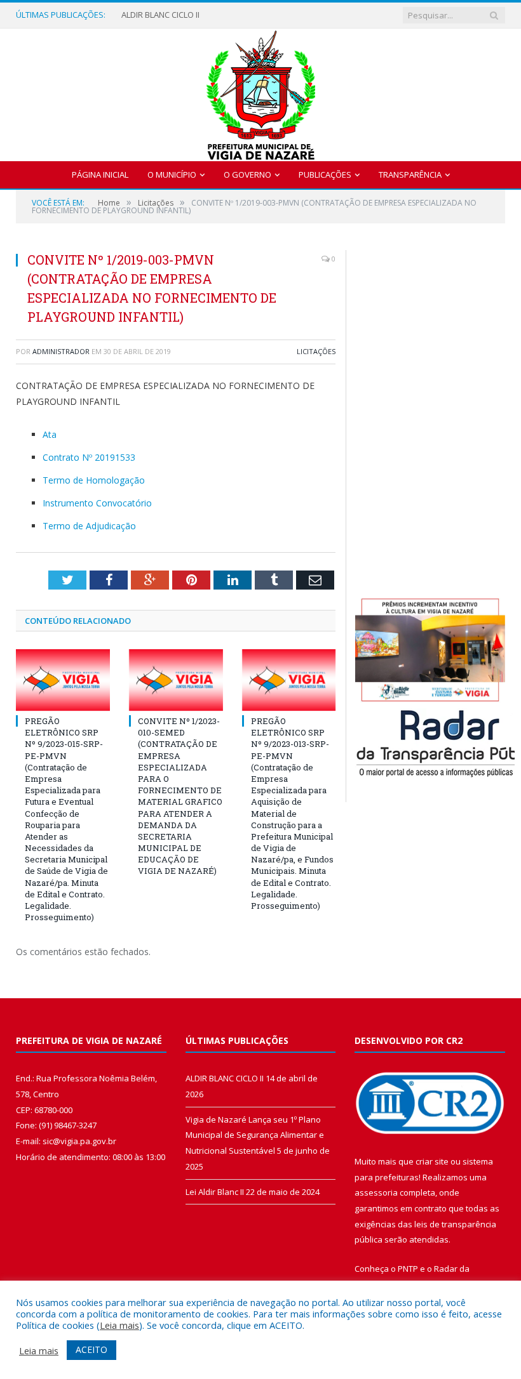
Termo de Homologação (94, 480)
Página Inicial (100, 174)
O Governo (247, 174)
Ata (50, 434)
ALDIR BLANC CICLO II (160, 15)
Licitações (316, 351)
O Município (171, 174)
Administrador (61, 351)
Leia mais (119, 1325)
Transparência (410, 174)
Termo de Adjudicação (89, 526)
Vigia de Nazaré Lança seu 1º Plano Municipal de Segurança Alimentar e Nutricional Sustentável (255, 1135)
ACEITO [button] (91, 1349)
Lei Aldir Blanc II (215, 1192)
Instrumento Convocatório (97, 503)
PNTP (408, 1268)
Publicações (325, 174)
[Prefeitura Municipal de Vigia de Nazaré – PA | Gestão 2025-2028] (260, 92)
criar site (432, 1161)
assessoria (376, 1192)
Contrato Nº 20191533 (89, 457)
